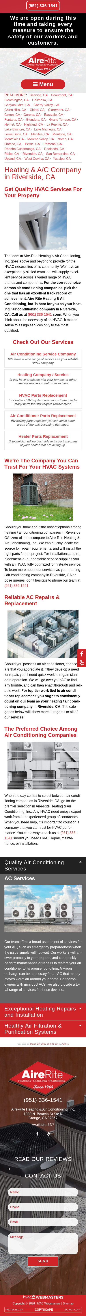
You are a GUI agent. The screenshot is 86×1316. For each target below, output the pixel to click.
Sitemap (68, 1303)
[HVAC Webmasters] (43, 1298)
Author (65, 1044)
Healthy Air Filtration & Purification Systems (33, 1029)
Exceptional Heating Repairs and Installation (40, 1012)
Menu (45, 84)
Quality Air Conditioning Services (34, 865)
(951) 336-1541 (43, 5)
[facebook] (81, 653)
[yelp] (81, 662)
